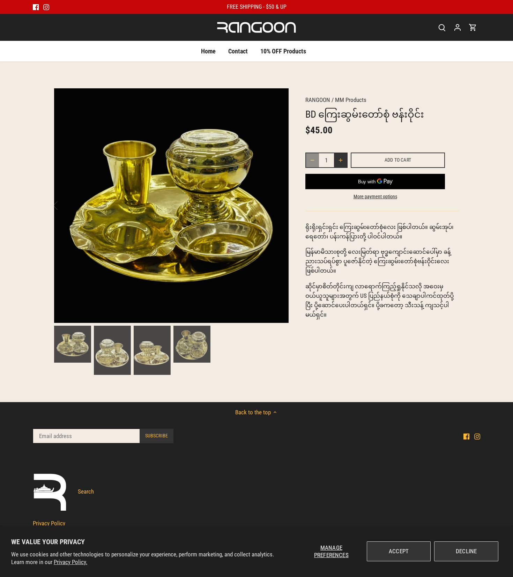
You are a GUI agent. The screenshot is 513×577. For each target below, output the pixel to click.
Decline (466, 551)
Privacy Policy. (70, 561)
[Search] (442, 27)
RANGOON (317, 99)
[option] (171, 205)
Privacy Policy (49, 523)
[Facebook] (36, 7)
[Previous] (64, 205)
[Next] (278, 205)
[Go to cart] (473, 27)
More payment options (375, 196)
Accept (399, 551)
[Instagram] (46, 7)
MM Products (350, 99)
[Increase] (340, 160)
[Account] (457, 27)
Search (86, 491)
